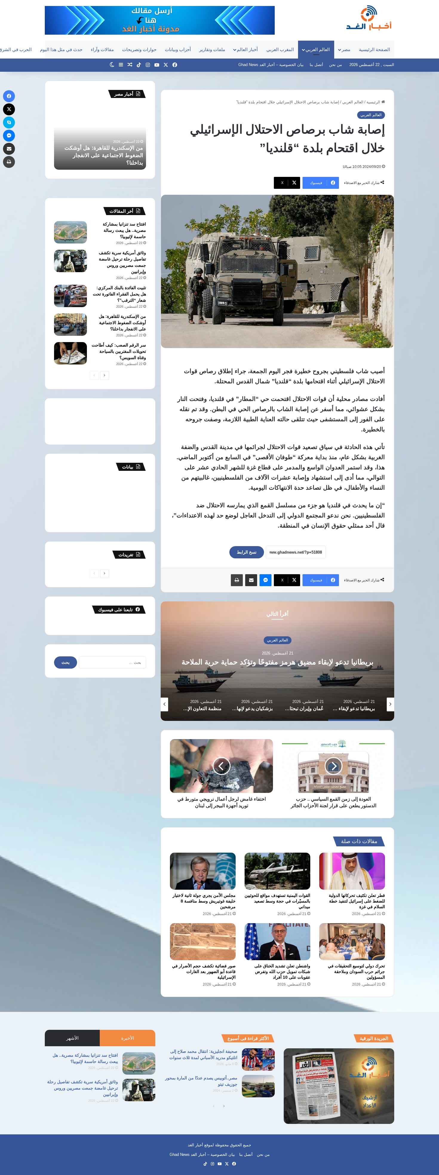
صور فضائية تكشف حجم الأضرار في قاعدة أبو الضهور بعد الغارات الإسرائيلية (204, 971)
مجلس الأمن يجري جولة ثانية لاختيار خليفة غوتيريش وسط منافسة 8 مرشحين (204, 901)
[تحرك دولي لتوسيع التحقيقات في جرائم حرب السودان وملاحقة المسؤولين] (352, 941)
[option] (277, 661)
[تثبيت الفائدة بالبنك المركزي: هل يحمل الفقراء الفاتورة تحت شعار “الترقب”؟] (70, 296)
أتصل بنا (316, 64)
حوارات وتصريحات (139, 49)
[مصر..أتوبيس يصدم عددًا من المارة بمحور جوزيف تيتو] (258, 1086)
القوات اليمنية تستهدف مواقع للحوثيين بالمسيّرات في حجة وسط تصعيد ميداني (277, 901)
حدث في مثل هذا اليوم (61, 49)
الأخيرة (127, 1038)
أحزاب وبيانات (178, 49)
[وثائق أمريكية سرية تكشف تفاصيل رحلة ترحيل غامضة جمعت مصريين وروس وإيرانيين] (70, 261)
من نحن (335, 64)
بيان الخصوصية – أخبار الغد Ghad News (271, 64)
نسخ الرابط (247, 552)
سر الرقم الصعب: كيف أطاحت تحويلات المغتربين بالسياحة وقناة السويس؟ (119, 351)
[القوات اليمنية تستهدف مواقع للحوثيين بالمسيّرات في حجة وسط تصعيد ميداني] (277, 871)
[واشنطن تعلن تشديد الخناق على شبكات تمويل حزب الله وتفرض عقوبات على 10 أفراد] (277, 941)
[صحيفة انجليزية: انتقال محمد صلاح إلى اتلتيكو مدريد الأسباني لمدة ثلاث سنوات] (258, 1059)
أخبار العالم (247, 49)
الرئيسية (373, 102)
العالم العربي (318, 49)
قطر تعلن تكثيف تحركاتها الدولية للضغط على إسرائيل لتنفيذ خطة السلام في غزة (357, 901)
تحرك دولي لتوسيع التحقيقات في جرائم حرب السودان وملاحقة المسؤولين (356, 971)
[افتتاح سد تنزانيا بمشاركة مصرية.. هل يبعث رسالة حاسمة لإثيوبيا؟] (70, 232)
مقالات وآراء (102, 49)
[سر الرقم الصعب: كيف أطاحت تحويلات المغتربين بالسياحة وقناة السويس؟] (70, 353)
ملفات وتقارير (212, 49)
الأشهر (72, 1038)
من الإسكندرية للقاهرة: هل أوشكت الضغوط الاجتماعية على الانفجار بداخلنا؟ (104, 155)
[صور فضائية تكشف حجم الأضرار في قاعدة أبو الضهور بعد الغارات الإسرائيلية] (203, 941)
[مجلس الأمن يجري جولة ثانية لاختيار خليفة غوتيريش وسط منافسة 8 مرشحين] (203, 871)
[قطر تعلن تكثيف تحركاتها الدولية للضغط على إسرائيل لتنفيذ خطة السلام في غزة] (352, 871)
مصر (346, 49)
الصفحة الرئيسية (374, 49)
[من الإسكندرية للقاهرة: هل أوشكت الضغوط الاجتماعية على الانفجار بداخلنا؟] (70, 324)
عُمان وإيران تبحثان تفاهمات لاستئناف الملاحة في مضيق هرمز (277, 662)
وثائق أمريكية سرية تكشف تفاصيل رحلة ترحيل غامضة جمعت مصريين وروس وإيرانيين (82, 1088)
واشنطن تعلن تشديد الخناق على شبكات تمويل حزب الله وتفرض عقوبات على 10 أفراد (282, 971)
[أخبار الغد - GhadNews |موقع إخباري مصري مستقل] (368, 17)
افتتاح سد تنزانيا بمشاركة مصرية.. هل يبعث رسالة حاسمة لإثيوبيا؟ (124, 230)
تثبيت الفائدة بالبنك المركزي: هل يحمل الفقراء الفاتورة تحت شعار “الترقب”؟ (119, 294)
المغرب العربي (280, 49)
